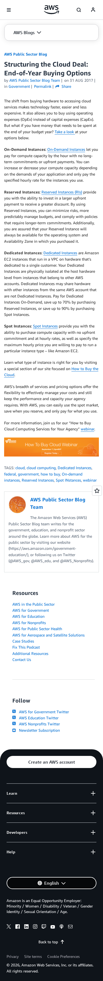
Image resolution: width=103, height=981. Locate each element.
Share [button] (65, 86)
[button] (27, 32)
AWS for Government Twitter (43, 711)
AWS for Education (28, 616)
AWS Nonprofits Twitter (38, 724)
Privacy (13, 956)
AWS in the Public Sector (33, 604)
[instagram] (35, 927)
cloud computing (41, 467)
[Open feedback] (97, 491)
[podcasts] (61, 927)
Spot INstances (68, 480)
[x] (9, 927)
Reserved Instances (38, 480)
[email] (70, 927)
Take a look (65, 131)
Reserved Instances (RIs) (61, 192)
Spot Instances (45, 326)
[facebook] (17, 927)
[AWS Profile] (93, 9)
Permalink (42, 86)
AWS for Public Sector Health (37, 628)
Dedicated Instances (60, 252)
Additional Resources (30, 653)
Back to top (48, 941)
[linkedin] (26, 927)
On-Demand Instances (66, 149)
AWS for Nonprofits (29, 622)
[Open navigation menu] (8, 10)
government (28, 474)
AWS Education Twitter (38, 717)
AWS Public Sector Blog (25, 54)
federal (10, 474)
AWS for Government (30, 610)
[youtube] (53, 927)
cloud (20, 467)
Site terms (33, 956)
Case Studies (23, 641)
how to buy (50, 474)
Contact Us (21, 659)
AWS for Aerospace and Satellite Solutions (48, 635)
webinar (87, 429)
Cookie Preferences (63, 956)
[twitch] (44, 927)
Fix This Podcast (26, 647)
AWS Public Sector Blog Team (34, 80)
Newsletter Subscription (38, 730)
